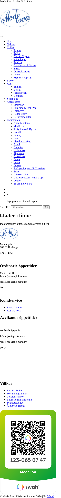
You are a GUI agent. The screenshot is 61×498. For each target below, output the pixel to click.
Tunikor (18, 62)
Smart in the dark (23, 183)
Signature (19, 153)
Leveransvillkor (15, 396)
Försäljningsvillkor (17, 393)
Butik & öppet (14, 307)
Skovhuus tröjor (22, 141)
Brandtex (18, 147)
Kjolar (17, 68)
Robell (17, 132)
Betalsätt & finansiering (19, 399)
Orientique (19, 156)
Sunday (18, 135)
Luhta (17, 162)
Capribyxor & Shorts (25, 65)
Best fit (17, 89)
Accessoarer (13, 101)
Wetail (50, 496)
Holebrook (19, 150)
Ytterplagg (12, 98)
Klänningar (20, 59)
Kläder (10, 47)
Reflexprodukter (22, 116)
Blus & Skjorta (21, 56)
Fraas (16, 171)
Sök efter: (5, 207)
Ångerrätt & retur (16, 405)
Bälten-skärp (20, 113)
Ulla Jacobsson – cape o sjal (29, 177)
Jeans (10, 83)
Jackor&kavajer (22, 71)
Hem (9, 41)
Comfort (18, 95)
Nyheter (11, 44)
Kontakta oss (14, 310)
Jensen (17, 165)
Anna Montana (22, 123)
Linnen (17, 74)
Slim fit (17, 86)
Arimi (17, 144)
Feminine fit (20, 92)
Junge (17, 159)
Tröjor (17, 53)
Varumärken (13, 120)
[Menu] (1, 36)
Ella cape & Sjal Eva (25, 107)
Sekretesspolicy (15, 402)
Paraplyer (19, 110)
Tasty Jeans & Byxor (25, 129)
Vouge (17, 180)
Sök (46, 207)
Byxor (10, 80)
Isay (16, 138)
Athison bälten (21, 174)
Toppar (17, 50)
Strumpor (19, 104)
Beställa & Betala (16, 390)
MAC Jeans (20, 126)
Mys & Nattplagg (23, 77)
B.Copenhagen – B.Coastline (29, 168)
